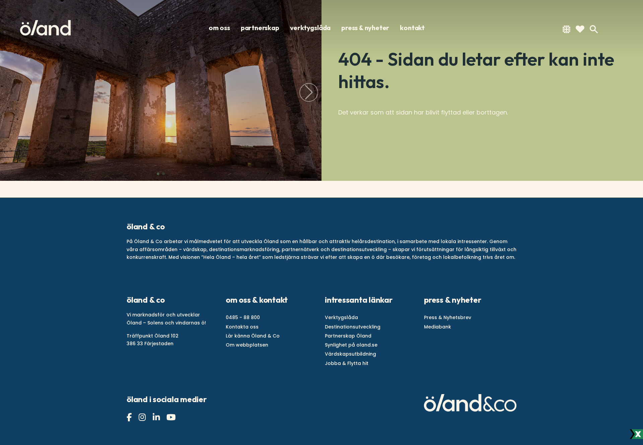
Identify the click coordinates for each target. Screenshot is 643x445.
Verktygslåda (310, 28)
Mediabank (437, 326)
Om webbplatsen (247, 345)
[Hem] (45, 27)
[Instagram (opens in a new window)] (143, 417)
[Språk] (566, 30)
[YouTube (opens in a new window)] (171, 417)
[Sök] (594, 29)
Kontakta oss (242, 326)
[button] (158, 173)
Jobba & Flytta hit (346, 363)
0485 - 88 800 (243, 317)
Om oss (219, 28)
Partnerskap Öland (348, 335)
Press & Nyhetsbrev (447, 317)
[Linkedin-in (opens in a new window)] (157, 417)
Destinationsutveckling (352, 326)
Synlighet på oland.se (351, 345)
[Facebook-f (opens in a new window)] (130, 417)
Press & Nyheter (365, 28)
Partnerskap (260, 28)
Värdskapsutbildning (350, 354)
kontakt (412, 28)
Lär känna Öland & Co (253, 335)
